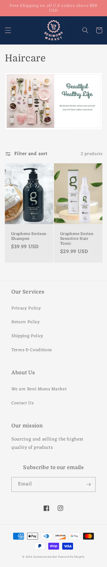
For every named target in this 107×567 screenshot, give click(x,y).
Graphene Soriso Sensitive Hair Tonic (77, 239)
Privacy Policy (26, 308)
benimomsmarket (45, 557)
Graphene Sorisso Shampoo (29, 236)
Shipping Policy (27, 336)
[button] (8, 30)
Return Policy (25, 322)
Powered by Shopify (71, 557)
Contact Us (22, 403)
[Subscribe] (88, 484)
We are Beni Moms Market (38, 389)
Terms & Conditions (31, 350)
